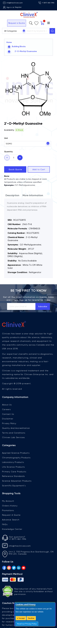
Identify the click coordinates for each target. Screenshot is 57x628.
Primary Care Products (14, 471)
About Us (7, 405)
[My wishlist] (42, 22)
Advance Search (10, 520)
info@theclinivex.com (14, 3)
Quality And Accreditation (16, 428)
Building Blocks (19, 46)
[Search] (52, 31)
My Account (8, 501)
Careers (6, 409)
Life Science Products (13, 467)
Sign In (9, 7)
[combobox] (37, 31)
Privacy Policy (9, 423)
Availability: (9, 130)
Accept (22, 618)
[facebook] (4, 567)
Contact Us (8, 414)
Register (18, 7)
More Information (33, 195)
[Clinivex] (28, 14)
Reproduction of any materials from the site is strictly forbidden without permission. (33, 591)
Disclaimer (7, 419)
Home (9, 42)
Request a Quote (9, 23)
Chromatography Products (16, 457)
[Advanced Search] (37, 22)
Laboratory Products (13, 462)
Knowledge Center (12, 529)
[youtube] (23, 567)
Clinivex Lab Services (13, 437)
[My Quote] (47, 23)
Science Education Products (16, 481)
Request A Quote (11, 515)
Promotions (8, 510)
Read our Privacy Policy (27, 623)
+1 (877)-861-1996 (48, 3)
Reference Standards (13, 476)
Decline (31, 618)
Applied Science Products (15, 453)
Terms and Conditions (13, 433)
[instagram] (9, 567)
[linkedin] (19, 567)
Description (12, 195)
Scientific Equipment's (14, 485)
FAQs (4, 524)
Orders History (9, 506)
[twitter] (14, 567)
